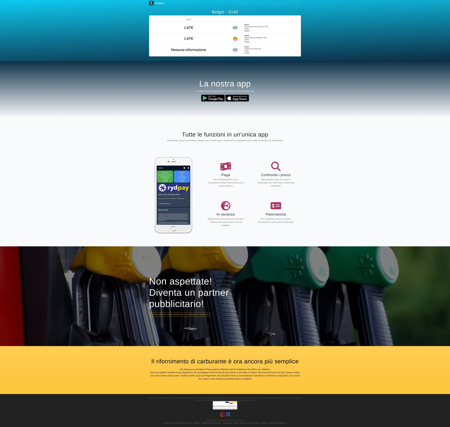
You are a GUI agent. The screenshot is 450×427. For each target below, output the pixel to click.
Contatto (197, 423)
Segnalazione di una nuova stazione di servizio (178, 423)
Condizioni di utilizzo (253, 423)
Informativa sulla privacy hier (277, 423)
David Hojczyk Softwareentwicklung (232, 420)
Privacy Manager (227, 423)
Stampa (236, 423)
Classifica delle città (260, 3)
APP (241, 3)
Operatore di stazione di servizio (211, 423)
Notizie (234, 3)
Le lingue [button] (295, 3)
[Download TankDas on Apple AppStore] (237, 98)
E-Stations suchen (280, 3)
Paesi (247, 3)
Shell (247, 36)
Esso (247, 25)
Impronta (264, 423)
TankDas (159, 3)
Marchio (242, 423)
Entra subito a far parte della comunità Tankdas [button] (179, 314)
